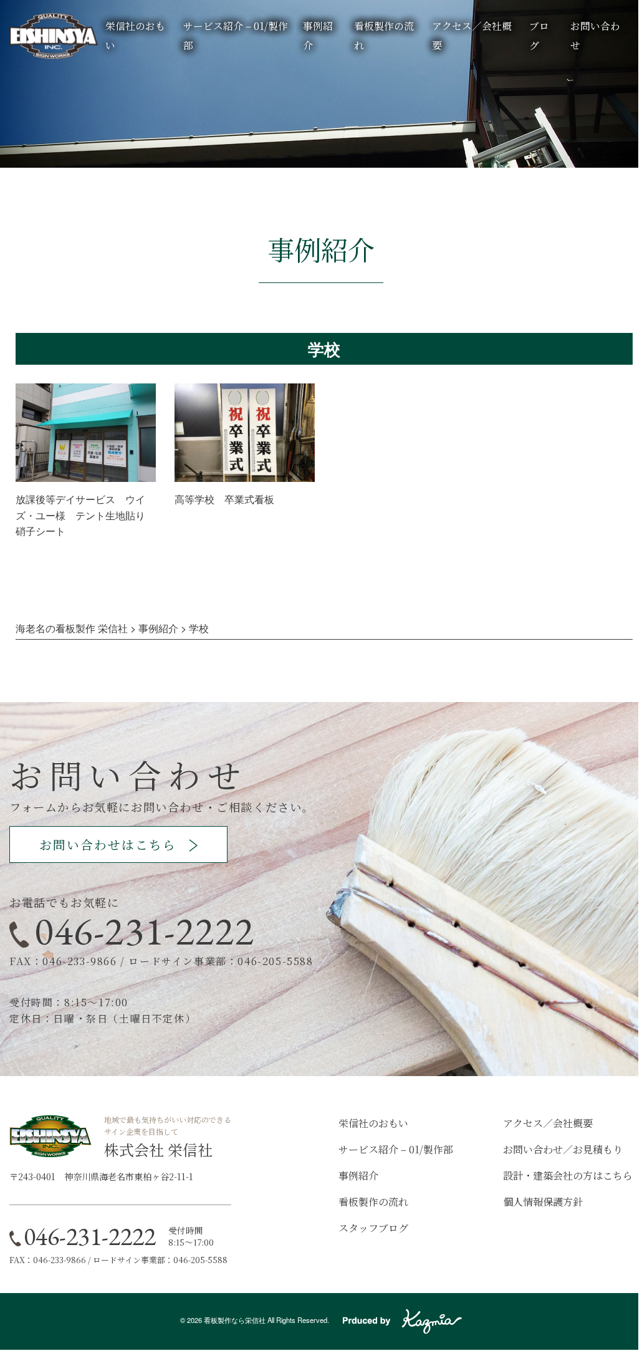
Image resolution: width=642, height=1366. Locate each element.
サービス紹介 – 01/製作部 (395, 1149)
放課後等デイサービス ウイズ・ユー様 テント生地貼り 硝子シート (85, 515)
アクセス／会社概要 (548, 1123)
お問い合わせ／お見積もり (563, 1149)
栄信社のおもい (373, 1123)
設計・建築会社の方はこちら (568, 1175)
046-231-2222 (144, 930)
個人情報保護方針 (543, 1202)
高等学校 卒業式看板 (224, 499)
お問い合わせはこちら (107, 844)
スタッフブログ (373, 1228)
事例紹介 (358, 1175)
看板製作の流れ (373, 1202)
